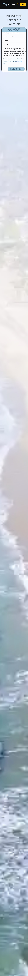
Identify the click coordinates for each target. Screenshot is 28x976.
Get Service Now (16, 69)
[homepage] (10, 4)
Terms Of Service (17, 61)
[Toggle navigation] (3, 4)
